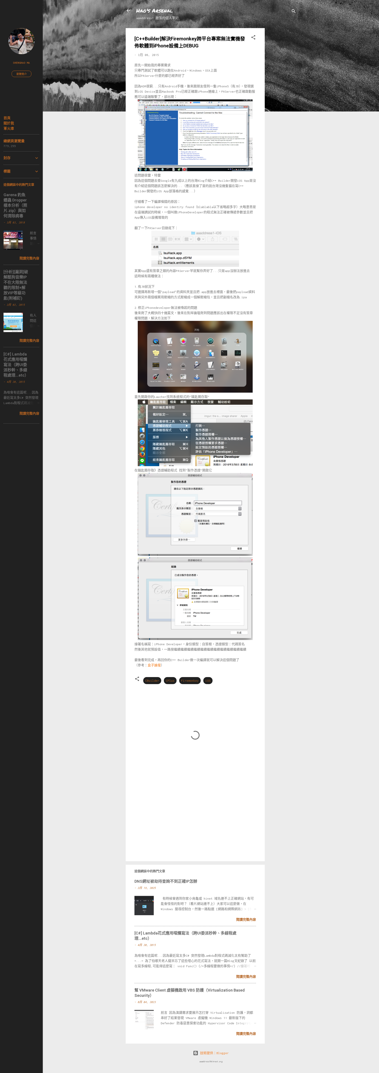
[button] (253, 38)
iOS (208, 680)
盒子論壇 (154, 665)
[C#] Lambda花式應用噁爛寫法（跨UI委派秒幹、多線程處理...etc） (16, 364)
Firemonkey (190, 680)
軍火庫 (9, 128)
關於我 (9, 123)
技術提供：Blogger (213, 1053)
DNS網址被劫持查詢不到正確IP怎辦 (165, 881)
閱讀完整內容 (246, 919)
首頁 (7, 118)
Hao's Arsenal (154, 10)
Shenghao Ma (21, 62)
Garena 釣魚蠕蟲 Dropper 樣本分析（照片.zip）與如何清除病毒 (15, 205)
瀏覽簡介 (21, 74)
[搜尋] (293, 12)
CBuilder (152, 680)
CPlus (170, 680)
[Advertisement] (282, 94)
